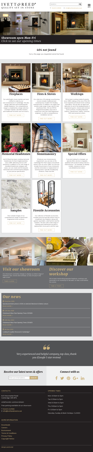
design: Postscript (7, 447)
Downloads (5, 425)
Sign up (33, 378)
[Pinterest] (68, 379)
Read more (7, 306)
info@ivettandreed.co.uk (73, 8)
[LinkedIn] (82, 379)
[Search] (80, 4)
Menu (89, 7)
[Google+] (75, 379)
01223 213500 (56, 8)
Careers (4, 428)
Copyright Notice (7, 439)
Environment (6, 430)
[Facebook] (56, 379)
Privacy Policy (6, 436)
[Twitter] (62, 379)
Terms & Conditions (8, 433)
